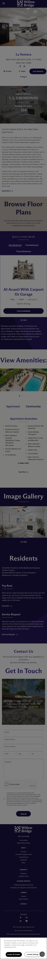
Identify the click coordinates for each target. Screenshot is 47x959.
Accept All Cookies (13, 954)
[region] (23, 948)
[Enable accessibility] (42, 954)
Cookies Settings (32, 954)
